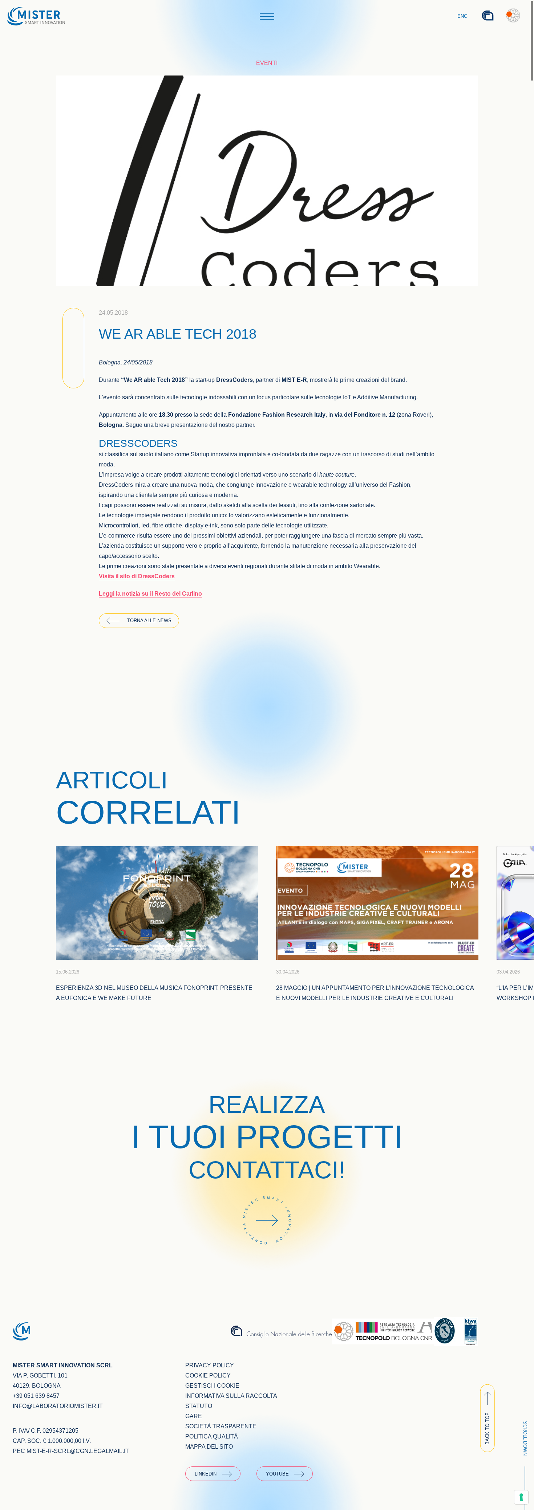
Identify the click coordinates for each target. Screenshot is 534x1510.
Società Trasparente (220, 1426)
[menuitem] (463, 16)
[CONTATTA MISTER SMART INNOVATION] (267, 1254)
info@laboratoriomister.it (58, 1406)
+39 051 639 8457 (36, 1396)
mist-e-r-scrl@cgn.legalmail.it (78, 1451)
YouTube (277, 1474)
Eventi (267, 63)
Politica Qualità (211, 1436)
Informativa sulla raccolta (231, 1396)
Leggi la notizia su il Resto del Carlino (150, 594)
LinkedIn (206, 1474)
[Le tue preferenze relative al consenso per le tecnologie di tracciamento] (521, 1497)
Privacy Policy (209, 1365)
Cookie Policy (208, 1375)
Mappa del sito (209, 1447)
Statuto (198, 1406)
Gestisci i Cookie (212, 1386)
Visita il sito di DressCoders (137, 576)
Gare (193, 1416)
